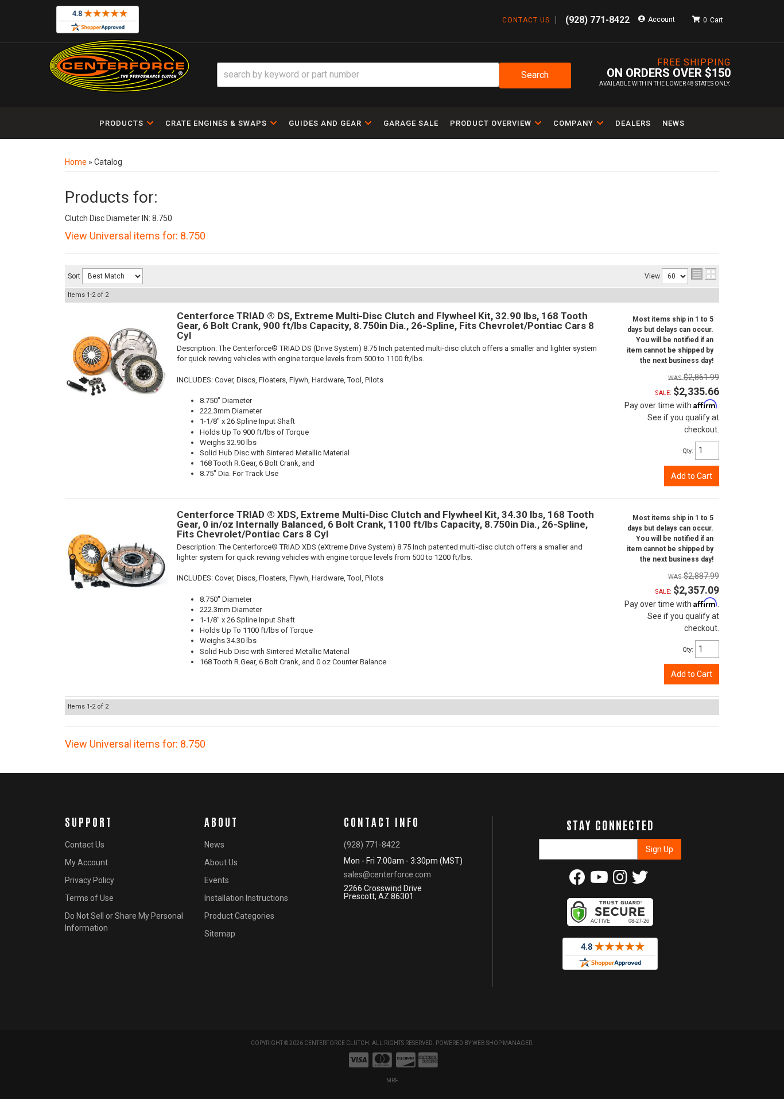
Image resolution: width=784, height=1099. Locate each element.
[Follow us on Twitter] (640, 880)
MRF (392, 1080)
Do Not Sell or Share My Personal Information (124, 921)
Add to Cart (691, 476)
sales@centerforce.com (387, 874)
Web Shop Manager (502, 1043)
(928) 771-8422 (372, 844)
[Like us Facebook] (577, 880)
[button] (394, 75)
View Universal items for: (135, 236)
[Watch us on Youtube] (599, 880)
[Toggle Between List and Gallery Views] (703, 274)
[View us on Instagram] (620, 880)
